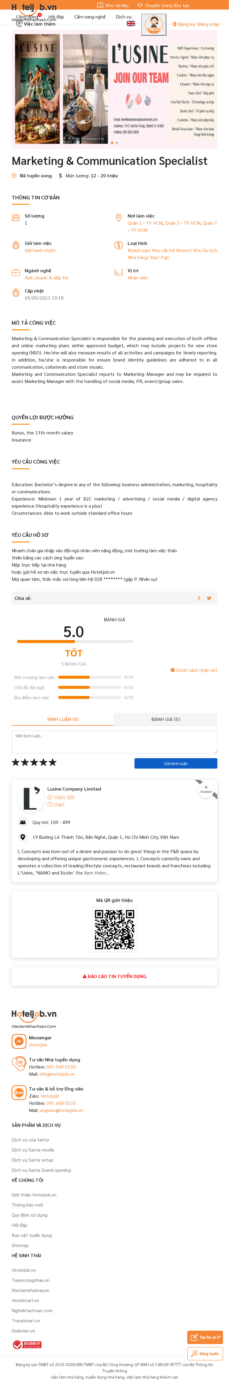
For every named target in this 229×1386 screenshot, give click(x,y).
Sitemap (20, 1245)
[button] (112, 143)
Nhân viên (138, 277)
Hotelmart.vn (25, 1300)
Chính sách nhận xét (196, 670)
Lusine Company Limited (74, 789)
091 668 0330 (61, 1103)
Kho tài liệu (116, 5)
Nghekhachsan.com (32, 1310)
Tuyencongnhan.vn (30, 1280)
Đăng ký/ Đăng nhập (198, 24)
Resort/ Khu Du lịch (196, 250)
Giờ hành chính (40, 250)
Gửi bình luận (176, 763)
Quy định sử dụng (29, 1215)
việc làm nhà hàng (67, 1376)
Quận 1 (135, 223)
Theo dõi (63, 797)
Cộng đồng (27, 16)
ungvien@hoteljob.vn (61, 1110)
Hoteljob (38, 1044)
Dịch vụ (123, 16)
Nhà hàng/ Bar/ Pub (148, 257)
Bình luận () (62, 719)
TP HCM (154, 223)
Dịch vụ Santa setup (32, 1160)
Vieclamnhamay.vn (30, 1290)
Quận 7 (210, 223)
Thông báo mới (27, 1205)
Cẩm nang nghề (90, 16)
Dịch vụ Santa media (33, 1149)
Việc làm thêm (39, 24)
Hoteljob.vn (24, 1270)
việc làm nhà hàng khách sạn (152, 1376)
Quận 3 (172, 223)
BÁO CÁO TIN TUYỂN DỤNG (116, 976)
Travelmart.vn (26, 1320)
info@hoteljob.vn (57, 1074)
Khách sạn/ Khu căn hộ (152, 250)
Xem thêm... (96, 872)
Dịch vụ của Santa (30, 1139)
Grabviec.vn (23, 1330)
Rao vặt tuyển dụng (32, 1235)
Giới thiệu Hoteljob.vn (34, 1194)
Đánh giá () (165, 719)
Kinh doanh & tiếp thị (46, 277)
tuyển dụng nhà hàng (105, 1376)
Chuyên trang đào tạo (167, 5)
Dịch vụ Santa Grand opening (41, 1170)
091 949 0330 (61, 1066)
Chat (58, 804)
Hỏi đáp (56, 16)
